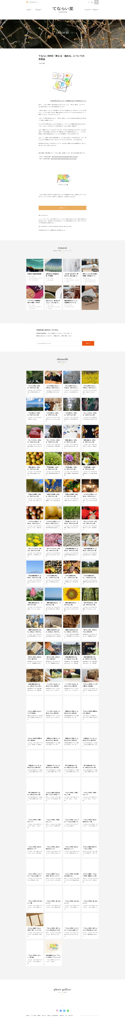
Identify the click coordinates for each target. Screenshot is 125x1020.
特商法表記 (62, 1015)
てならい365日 (42, 63)
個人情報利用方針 (55, 1015)
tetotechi (87, 10)
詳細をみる (62, 208)
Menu (96, 2)
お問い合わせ (70, 1015)
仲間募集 (38, 1015)
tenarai (28, 10)
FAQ (66, 1015)
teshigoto (95, 10)
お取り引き (44, 1015)
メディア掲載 (33, 1015)
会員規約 (48, 1015)
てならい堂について (33, 2)
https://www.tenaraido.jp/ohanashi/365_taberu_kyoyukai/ (65, 156)
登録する (88, 343)
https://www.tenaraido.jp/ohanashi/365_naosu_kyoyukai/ (63, 158)
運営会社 (28, 1015)
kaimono (38, 10)
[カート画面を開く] (91, 2)
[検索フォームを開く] (88, 2)
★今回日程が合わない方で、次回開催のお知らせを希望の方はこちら (68, 100)
